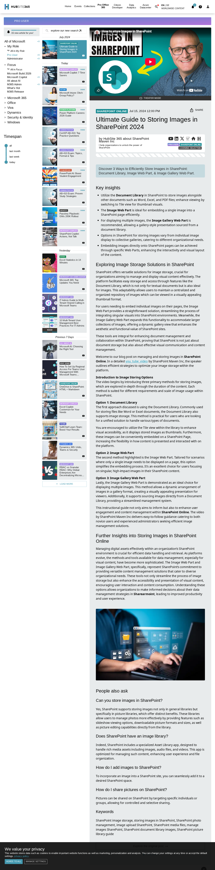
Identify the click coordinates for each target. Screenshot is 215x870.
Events (78, 6)
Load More (66, 484)
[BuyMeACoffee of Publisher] (188, 139)
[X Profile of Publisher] (182, 139)
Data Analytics (131, 6)
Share (199, 110)
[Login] (208, 6)
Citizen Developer (117, 6)
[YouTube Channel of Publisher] (171, 139)
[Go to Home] (16, 7)
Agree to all (13, 861)
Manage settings (36, 861)
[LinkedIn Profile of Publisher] (176, 139)
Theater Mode (152, 98)
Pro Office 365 (103, 6)
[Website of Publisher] (193, 139)
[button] (174, 9)
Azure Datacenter (145, 6)
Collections (89, 6)
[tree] (22, 82)
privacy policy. (21, 856)
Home (68, 6)
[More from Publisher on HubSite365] (199, 139)
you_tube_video (137, 361)
